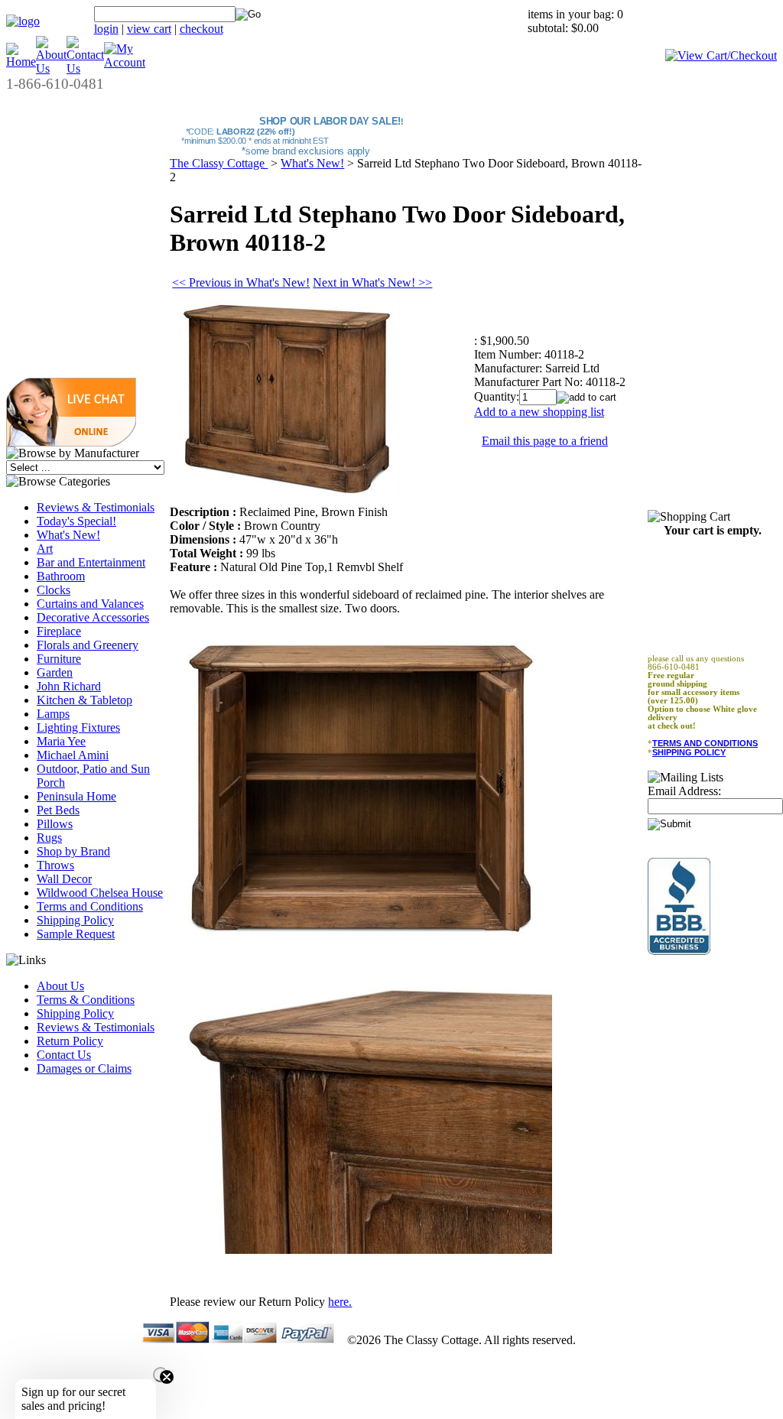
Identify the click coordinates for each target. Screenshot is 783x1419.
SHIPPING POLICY (689, 752)
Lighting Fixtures (78, 727)
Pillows (55, 823)
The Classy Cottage (219, 163)
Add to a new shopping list (539, 411)
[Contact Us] (85, 68)
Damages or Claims (84, 1068)
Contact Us (64, 1054)
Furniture (59, 658)
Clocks (53, 589)
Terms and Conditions (90, 906)
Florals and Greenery (87, 644)
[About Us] (51, 68)
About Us (60, 985)
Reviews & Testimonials (95, 507)
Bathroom (61, 576)
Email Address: (684, 790)
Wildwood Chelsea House (100, 892)
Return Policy (70, 1040)
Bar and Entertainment (91, 562)
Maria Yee (61, 741)
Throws (55, 865)
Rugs (49, 837)
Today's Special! (76, 521)
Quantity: (496, 396)
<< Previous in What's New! (241, 282)
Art (45, 548)
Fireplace (59, 631)
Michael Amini (73, 754)
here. (340, 1301)
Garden (55, 672)
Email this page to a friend (545, 440)
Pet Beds (58, 810)
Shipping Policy (75, 920)
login (106, 28)
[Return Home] (23, 21)
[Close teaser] (160, 1374)
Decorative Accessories (93, 617)
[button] (71, 442)
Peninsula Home (76, 796)
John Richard (69, 686)
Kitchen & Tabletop (84, 699)
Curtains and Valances (90, 603)
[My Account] (124, 62)
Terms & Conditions (86, 999)
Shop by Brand (73, 851)
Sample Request (76, 933)
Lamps (53, 713)
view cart (149, 28)
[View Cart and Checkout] (721, 55)
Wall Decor (64, 878)
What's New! (68, 534)
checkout (201, 28)
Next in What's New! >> (372, 282)
